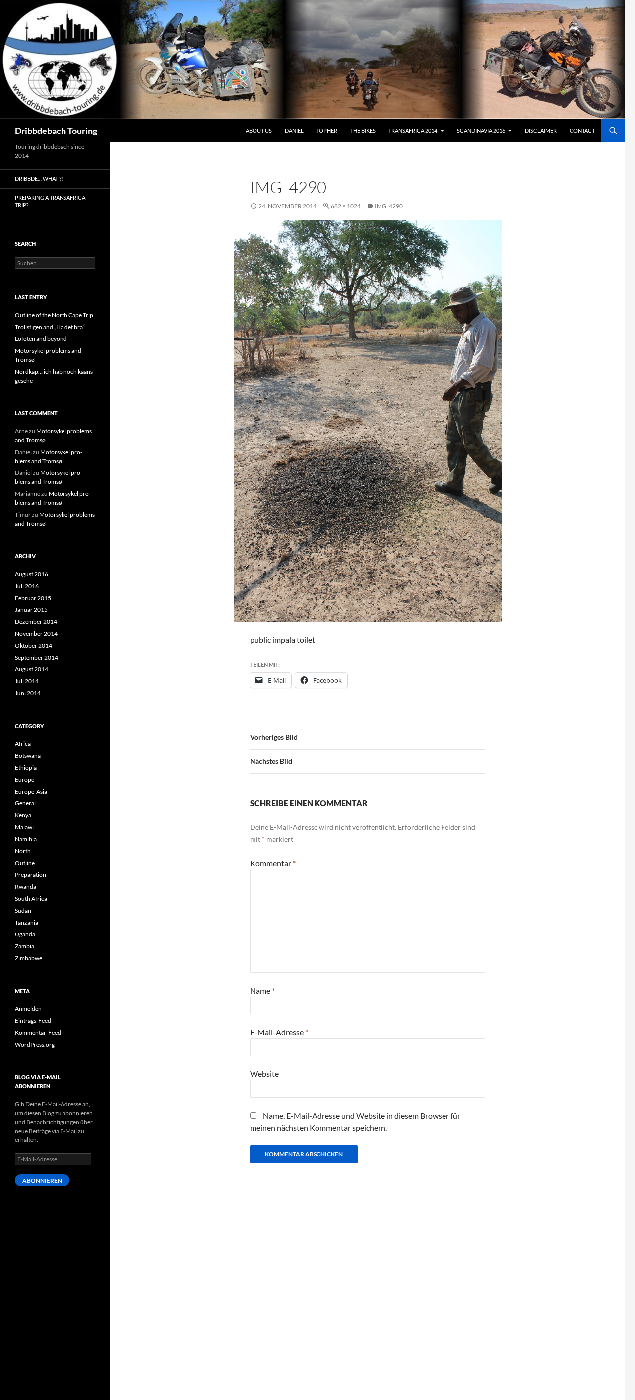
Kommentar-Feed (38, 1032)
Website (264, 1073)
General (25, 803)
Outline (25, 863)
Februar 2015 (33, 597)
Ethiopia (26, 767)
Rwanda (25, 886)
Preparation (30, 874)
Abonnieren (42, 1180)
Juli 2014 (27, 681)
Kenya (23, 815)
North (23, 851)
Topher (327, 130)
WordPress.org (35, 1044)
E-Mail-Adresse (279, 1032)
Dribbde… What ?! (39, 178)
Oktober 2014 (33, 645)
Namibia (26, 839)
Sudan (23, 910)
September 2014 (36, 657)
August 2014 (31, 669)
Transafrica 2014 (412, 130)
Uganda (25, 934)
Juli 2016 (27, 586)
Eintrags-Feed (33, 1020)
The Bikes (363, 130)
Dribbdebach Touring (56, 130)
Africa (23, 743)
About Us (259, 130)
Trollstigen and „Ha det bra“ (50, 327)
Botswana (28, 755)
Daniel (294, 130)
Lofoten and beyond (41, 338)
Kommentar (273, 862)
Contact (582, 130)
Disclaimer (541, 130)
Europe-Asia (31, 791)
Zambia (24, 946)
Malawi (24, 827)
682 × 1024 (346, 206)
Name (262, 990)
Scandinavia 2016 (481, 130)
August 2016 (31, 574)
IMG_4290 (389, 206)
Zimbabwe (28, 958)
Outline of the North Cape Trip (54, 315)
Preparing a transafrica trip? (50, 201)
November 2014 (36, 633)
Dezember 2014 (36, 621)
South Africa (31, 898)
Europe (24, 779)
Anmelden (28, 1008)
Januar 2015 (31, 609)
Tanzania (26, 922)
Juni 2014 (28, 693)
